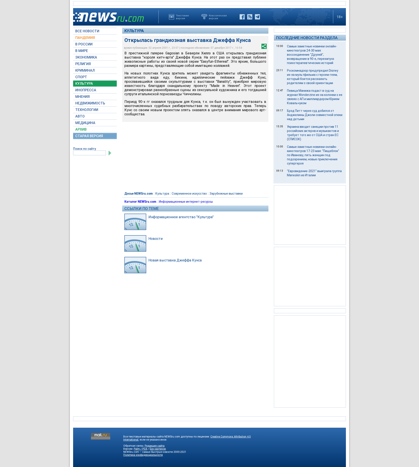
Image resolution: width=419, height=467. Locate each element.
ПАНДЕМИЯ (85, 38)
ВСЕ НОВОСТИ (87, 31)
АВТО (80, 116)
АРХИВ (81, 129)
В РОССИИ (84, 44)
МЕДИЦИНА (85, 123)
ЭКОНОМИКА (86, 57)
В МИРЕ (81, 51)
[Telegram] (257, 16)
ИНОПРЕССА (85, 90)
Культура (134, 30)
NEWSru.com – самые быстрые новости (148, 451)
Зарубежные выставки (226, 193)
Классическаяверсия (218, 16)
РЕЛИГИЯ (83, 64)
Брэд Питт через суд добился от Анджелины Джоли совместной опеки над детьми (314, 115)
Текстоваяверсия (182, 16)
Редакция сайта (155, 445)
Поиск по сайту (84, 148)
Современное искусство (189, 193)
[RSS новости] (249, 16)
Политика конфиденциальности (143, 455)
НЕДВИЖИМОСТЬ (90, 103)
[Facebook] (242, 16)
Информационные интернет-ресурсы (186, 201)
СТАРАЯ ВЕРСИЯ (89, 136)
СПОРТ (81, 77)
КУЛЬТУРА (84, 83)
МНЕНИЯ (82, 97)
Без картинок (158, 448)
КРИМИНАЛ (85, 70)
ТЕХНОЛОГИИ (86, 110)
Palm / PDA (140, 448)
